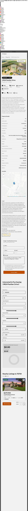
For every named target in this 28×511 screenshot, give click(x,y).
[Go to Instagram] (0, 3)
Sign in (4, 22)
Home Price (5, 289)
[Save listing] (24, 380)
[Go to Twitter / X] (0, 4)
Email (17, 250)
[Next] (24, 404)
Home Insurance (6, 332)
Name (6, 245)
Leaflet (9, 196)
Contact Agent (14, 272)
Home (3, 57)
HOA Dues (5, 337)
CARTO (24, 196)
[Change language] (1, 7)
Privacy (11, 269)
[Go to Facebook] (0, 2)
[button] (14, 183)
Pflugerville (8, 57)
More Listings (7, 403)
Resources (2, 31)
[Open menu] (0, 50)
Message (6, 255)
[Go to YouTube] (0, 5)
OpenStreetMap (15, 196)
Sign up (1, 22)
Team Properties (3, 27)
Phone (6, 250)
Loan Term (5, 295)
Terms (8, 269)
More (1, 32)
